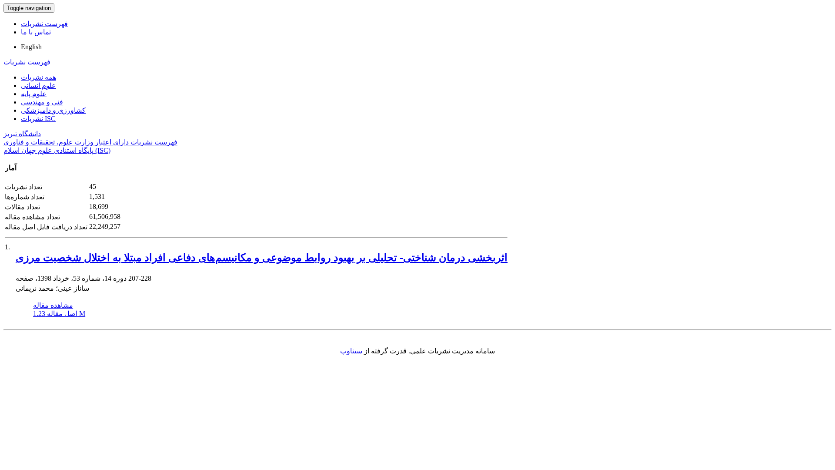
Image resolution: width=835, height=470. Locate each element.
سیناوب (351, 351)
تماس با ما (36, 32)
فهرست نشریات (44, 23)
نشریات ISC (38, 118)
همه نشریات (38, 77)
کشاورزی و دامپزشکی (53, 110)
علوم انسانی (38, 85)
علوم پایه (34, 93)
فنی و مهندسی (42, 102)
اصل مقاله (59, 313)
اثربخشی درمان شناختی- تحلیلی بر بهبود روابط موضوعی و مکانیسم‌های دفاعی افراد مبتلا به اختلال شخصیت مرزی (262, 257)
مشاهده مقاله (53, 305)
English (31, 46)
